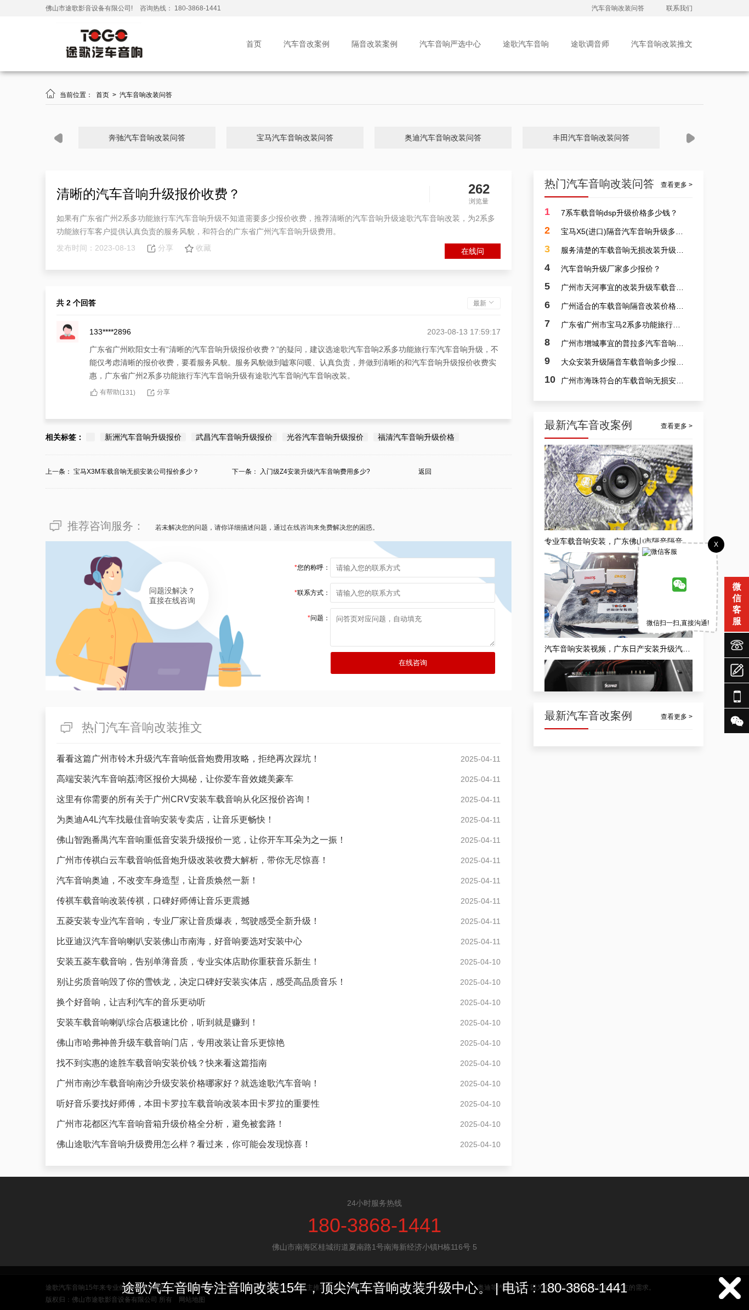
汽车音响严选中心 (450, 43)
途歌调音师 (590, 43)
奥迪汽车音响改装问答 (443, 137)
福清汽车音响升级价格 (416, 437)
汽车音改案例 (306, 43)
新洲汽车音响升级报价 (143, 437)
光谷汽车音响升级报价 (325, 437)
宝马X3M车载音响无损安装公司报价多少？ (136, 471)
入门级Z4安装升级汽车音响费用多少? (315, 471)
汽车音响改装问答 (618, 8)
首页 (254, 43)
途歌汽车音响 (526, 43)
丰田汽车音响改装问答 (591, 137)
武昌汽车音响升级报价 (234, 437)
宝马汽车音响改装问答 (295, 137)
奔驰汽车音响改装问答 (147, 137)
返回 (425, 471)
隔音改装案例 (374, 43)
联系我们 (679, 8)
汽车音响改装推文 (662, 43)
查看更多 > (677, 185)
